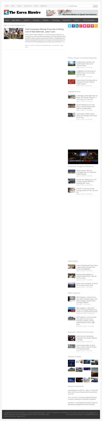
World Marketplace (89, 20)
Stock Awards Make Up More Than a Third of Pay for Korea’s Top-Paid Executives (86, 347)
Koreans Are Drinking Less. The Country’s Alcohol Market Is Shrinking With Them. (86, 181)
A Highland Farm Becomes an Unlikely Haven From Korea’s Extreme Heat (86, 73)
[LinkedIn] (77, 26)
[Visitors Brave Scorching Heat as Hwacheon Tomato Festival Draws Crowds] (71, 81)
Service (36, 6)
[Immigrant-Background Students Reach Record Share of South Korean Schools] (94, 380)
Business (26, 20)
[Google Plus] (80, 26)
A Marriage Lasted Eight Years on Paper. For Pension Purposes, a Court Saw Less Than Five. (87, 97)
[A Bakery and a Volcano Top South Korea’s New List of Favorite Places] (71, 63)
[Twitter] (69, 26)
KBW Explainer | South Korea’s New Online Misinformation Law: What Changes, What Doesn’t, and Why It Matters (86, 299)
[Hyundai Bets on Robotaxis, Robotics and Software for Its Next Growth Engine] (79, 370)
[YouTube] (88, 26)
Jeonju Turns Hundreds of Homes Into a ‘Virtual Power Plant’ (87, 284)
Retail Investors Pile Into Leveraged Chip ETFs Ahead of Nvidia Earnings (86, 172)
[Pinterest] (92, 26)
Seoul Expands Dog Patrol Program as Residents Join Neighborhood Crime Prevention (83, 403)
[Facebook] (73, 26)
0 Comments (89, 67)
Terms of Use (27, 6)
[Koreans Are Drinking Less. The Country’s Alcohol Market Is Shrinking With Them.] (71, 181)
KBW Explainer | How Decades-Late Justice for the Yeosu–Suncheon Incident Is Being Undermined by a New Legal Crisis (86, 320)
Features (76, 20)
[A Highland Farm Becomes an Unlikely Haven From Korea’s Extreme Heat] (71, 72)
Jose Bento (71, 403)
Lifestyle (45, 20)
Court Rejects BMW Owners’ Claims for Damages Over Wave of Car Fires (86, 115)
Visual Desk (66, 20)
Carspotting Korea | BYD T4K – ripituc (78, 390)
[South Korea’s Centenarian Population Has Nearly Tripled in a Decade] (71, 338)
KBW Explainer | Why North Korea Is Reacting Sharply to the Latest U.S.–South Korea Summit (86, 310)
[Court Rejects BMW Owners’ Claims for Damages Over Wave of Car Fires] (71, 115)
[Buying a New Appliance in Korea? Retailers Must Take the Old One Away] (71, 276)
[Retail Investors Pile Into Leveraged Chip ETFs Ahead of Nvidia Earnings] (71, 172)
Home (7, 6)
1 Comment (91, 326)
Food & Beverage (46, 45)
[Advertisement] (83, 42)
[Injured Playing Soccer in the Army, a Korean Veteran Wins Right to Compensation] (71, 106)
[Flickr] (84, 26)
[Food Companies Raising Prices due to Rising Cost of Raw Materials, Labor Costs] (13, 33)
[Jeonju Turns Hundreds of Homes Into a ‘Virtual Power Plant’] (71, 285)
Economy (36, 20)
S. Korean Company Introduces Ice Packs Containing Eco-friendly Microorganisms (82, 398)
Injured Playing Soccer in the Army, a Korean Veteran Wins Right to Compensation (85, 106)
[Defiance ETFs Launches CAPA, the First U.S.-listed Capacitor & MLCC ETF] (71, 363)
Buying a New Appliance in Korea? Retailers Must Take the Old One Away (86, 276)
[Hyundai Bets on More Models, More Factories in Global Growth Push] (79, 380)
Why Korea (43, 6)
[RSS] (96, 26)
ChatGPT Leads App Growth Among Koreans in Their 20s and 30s (86, 190)
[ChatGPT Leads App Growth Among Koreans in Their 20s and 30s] (71, 190)
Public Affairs (16, 20)
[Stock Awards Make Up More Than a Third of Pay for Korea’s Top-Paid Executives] (71, 346)
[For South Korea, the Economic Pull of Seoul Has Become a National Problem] (94, 372)
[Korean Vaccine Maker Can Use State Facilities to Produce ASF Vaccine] (86, 380)
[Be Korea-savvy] (22, 12)
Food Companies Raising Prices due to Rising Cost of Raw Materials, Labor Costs (44, 30)
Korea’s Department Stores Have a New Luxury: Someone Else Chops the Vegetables (87, 267)
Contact (19, 6)
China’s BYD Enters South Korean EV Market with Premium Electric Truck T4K (83, 392)
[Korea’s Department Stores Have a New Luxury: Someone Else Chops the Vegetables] (71, 266)
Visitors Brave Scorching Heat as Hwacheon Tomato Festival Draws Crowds (86, 82)
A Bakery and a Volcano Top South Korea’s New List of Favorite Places (85, 64)
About (13, 6)
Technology (55, 20)
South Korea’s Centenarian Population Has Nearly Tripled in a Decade (86, 338)
